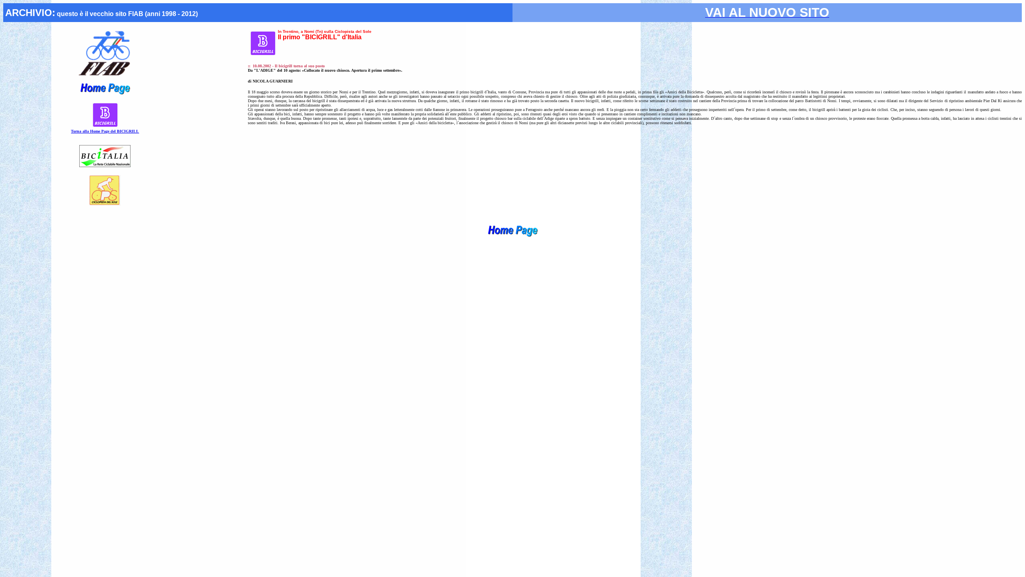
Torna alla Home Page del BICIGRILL (105, 131)
